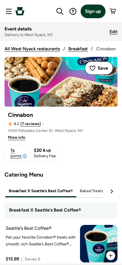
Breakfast (78, 48)
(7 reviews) (30, 123)
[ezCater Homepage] (19, 11)
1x (16, 153)
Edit (113, 31)
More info (16, 137)
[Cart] (113, 11)
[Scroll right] (111, 191)
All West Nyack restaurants (32, 48)
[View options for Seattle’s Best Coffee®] (110, 255)
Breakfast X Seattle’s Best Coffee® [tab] (41, 191)
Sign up (93, 11)
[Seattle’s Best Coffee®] (59, 243)
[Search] (59, 11)
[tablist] (61, 191)
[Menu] (8, 11)
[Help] (73, 11)
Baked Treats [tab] (91, 191)
